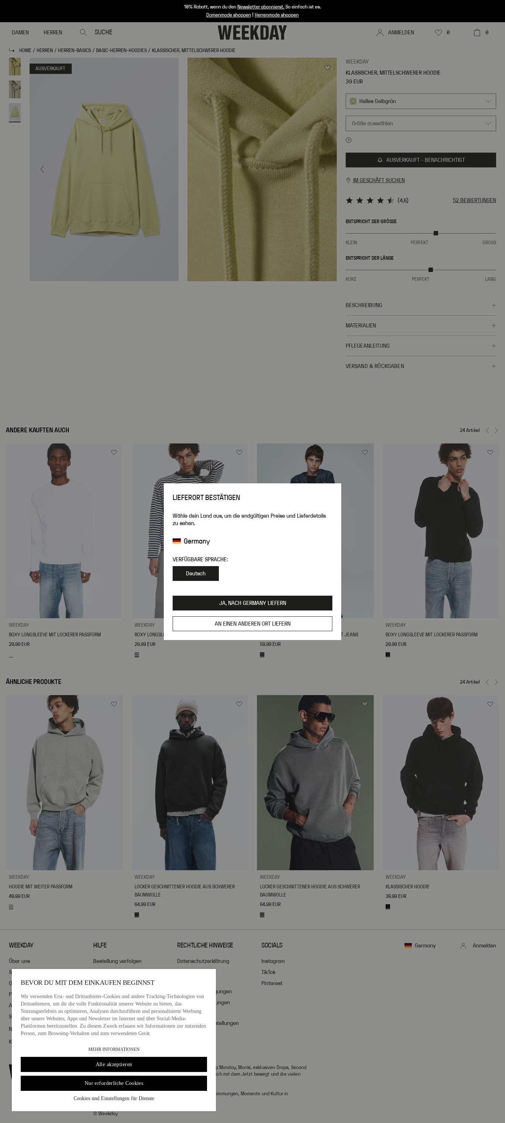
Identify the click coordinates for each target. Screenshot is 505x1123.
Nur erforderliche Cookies (114, 1083)
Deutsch (196, 573)
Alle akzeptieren (114, 1064)
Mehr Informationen (114, 1049)
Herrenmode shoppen (277, 15)
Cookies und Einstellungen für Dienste (114, 1098)
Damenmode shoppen (228, 15)
